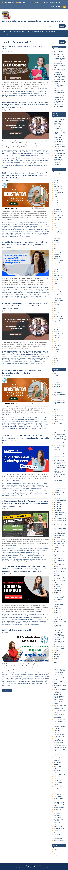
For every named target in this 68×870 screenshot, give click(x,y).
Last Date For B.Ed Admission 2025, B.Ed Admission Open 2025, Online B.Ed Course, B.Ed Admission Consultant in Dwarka (60, 674)
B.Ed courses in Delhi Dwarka (35, 423)
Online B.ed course (59, 826)
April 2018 (56, 343)
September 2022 (58, 261)
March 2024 (57, 227)
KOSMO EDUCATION (56, 7)
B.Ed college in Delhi (7, 95)
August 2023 (57, 238)
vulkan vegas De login (60, 840)
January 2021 (57, 294)
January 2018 (57, 347)
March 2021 (57, 290)
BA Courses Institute (59, 539)
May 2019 (56, 327)
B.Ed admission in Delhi (41, 93)
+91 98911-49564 (9, 2)
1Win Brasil (57, 374)
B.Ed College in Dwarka (19, 95)
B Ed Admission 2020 (59, 378)
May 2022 (56, 269)
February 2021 (58, 292)
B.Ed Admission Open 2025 (13, 492)
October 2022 (57, 259)
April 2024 (56, 225)
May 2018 (56, 341)
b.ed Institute (57, 510)
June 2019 (56, 325)
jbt (54, 661)
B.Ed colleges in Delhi (20, 678)
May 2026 (56, 180)
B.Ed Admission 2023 (59, 400)
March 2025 (57, 205)
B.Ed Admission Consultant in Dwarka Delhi (24, 226)
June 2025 (56, 198)
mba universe (57, 796)
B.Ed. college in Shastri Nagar (28, 162)
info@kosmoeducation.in (25, 2)
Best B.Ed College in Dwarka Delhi (25, 164)
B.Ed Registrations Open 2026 (13, 360)
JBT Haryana (57, 667)
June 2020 (56, 306)
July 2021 (56, 283)
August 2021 (57, 281)
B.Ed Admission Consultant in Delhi (38, 91)
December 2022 (58, 254)
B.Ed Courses (57, 502)
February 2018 (58, 345)
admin (55, 119)
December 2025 (58, 186)
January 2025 (57, 209)
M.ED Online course (59, 736)
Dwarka (8, 430)
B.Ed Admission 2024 (59, 406)
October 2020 (57, 298)
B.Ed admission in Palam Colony (29, 231)
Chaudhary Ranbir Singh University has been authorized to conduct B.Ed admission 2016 (60, 150)
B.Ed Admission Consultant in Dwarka (12, 93)
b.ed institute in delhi (59, 512)
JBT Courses (57, 665)
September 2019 (58, 319)
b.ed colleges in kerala (60, 500)
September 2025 (58, 192)
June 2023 (56, 242)
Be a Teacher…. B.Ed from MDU (59, 132)
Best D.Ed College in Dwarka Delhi (18, 428)
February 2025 (58, 207)
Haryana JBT (57, 654)
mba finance (57, 776)
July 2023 (56, 240)
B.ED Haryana (57, 508)
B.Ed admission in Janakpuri (14, 157)
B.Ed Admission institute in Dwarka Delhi (20, 356)
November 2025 (58, 188)
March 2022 (57, 273)
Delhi (3, 430)
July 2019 (56, 323)
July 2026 (56, 176)
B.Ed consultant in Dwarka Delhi (31, 358)
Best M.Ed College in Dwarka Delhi (37, 428)
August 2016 (57, 356)
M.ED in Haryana (58, 729)
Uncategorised (8, 91)
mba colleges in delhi (59, 757)
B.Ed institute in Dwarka (23, 681)
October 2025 (57, 190)
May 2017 (56, 354)
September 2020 (58, 300)
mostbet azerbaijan (59, 807)
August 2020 (57, 302)
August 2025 (57, 194)
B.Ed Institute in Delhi (31, 95)
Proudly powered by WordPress (24, 868)
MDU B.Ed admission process (30, 235)
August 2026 (57, 174)
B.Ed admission (30, 152)
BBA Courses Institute (60, 541)
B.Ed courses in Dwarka (21, 160)
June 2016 (56, 360)
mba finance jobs (58, 778)
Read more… (44, 88)
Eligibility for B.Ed (58, 652)
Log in (55, 849)
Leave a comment (17, 97)
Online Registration (8, 35)
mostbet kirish (57, 809)
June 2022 (56, 267)
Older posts (7, 691)
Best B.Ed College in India (41, 164)
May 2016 (56, 362)
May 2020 (56, 308)
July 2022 (56, 265)
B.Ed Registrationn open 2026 (19, 425)
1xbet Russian (57, 376)
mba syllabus (57, 794)
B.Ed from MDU (50, 31)
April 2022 (56, 271)
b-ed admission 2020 (59, 380)
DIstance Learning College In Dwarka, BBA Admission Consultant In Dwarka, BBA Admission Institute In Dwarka (59, 601)
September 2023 (58, 236)
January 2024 (57, 232)
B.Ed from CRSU (58, 504)
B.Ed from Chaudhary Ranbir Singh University (31, 680)
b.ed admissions (58, 484)
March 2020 (57, 310)
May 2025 (56, 201)
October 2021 (57, 279)
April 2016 (56, 364)
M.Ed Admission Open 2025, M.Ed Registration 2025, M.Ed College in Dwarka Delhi (60, 714)
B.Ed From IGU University (16, 31)
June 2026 (56, 178)
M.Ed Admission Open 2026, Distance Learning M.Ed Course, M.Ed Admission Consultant (60, 723)
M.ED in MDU (57, 731)
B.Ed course (5, 559)
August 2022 (57, 263)
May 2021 (56, 287)
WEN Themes (48, 868)
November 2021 (58, 277)
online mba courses (59, 828)
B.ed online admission (60, 518)
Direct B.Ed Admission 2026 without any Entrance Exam (33, 21)
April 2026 (56, 182)
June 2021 (56, 285)
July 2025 (56, 196)
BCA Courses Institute (60, 543)
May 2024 (56, 223)
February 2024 (58, 230)
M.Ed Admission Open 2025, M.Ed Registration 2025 (60, 706)
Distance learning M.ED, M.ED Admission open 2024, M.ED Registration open (58, 615)
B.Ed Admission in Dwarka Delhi (28, 354)
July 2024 (56, 219)
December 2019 (58, 316)
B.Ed (55, 390)
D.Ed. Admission (58, 558)
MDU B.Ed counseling (12, 236)
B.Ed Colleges (57, 498)
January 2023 (57, 252)
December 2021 (58, 275)
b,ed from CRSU (58, 382)
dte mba (56, 650)
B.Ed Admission (58, 392)
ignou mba (57, 656)
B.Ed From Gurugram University (35, 31)
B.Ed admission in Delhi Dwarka (28, 155)
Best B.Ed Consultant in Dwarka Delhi (12, 165)
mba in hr (56, 790)
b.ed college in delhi (59, 492)
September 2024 (58, 215)
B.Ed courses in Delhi (40, 159)
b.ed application (58, 490)
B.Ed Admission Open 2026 (39, 356)
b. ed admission (58, 384)
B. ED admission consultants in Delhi (16, 630)
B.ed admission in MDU (17, 555)
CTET (55, 549)
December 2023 (58, 234)
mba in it (56, 792)
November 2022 (58, 256)
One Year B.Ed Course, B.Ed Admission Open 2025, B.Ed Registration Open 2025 (24, 614)
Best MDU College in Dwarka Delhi (31, 165)
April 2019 (56, 329)
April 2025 (56, 203)
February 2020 (58, 312)
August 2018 (57, 335)
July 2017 (56, 350)
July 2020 (56, 304)
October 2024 (57, 213)
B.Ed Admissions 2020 (60, 486)
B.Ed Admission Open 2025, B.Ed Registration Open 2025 (19, 548)
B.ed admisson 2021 (59, 488)
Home (5, 31)
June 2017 (56, 352)
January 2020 (57, 314)
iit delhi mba (57, 658)
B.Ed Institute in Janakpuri (13, 162)
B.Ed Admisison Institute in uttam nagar (12, 616)
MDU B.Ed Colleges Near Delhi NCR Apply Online (60, 803)
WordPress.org (58, 856)
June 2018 (56, 339)
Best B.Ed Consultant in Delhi (51, 2)
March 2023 (57, 248)
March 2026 (57, 184)
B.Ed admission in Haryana (26, 229)
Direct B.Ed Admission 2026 (32, 363)
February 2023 (58, 250)
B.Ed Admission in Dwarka (39, 228)
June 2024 (56, 221)
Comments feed (58, 854)
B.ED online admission (22, 683)
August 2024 (57, 217)
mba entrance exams (59, 774)
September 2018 (58, 333)
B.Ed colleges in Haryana (21, 233)
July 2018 (56, 337)
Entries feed (57, 852)
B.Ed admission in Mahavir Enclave (31, 157)
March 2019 (57, 331)
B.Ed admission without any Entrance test (25, 557)
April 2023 (56, 246)
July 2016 (56, 358)
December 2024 (58, 211)
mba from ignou (58, 780)
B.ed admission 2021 (59, 398)
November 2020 (58, 296)
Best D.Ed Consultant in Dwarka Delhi (16, 298)
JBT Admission (58, 663)
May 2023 (56, 244)
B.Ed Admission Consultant (22, 91)
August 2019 (57, 321)
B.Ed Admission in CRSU (28, 93)
